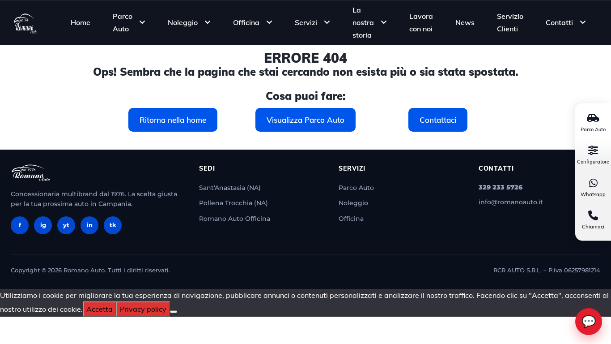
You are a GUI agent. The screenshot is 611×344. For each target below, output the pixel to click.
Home (80, 22)
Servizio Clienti (510, 22)
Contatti (559, 22)
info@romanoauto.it (511, 202)
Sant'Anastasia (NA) (230, 188)
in (90, 224)
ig (43, 224)
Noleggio (183, 22)
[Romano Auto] (25, 22)
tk (113, 224)
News (465, 22)
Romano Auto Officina (234, 219)
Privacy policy (143, 309)
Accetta (99, 309)
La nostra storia (363, 22)
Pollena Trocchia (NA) (233, 203)
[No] (173, 311)
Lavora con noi (421, 22)
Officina (246, 22)
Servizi (306, 22)
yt (66, 224)
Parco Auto (122, 22)
